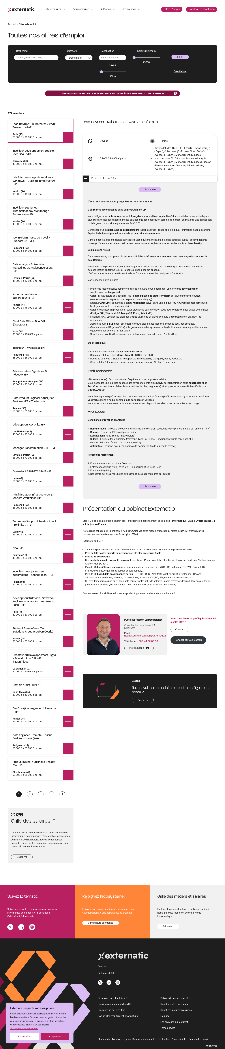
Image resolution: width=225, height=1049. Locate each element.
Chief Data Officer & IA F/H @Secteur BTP (29, 323)
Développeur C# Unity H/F (29, 424)
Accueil (12, 24)
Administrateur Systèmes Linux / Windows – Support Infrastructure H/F (34, 181)
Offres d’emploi (172, 9)
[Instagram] (32, 927)
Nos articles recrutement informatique (118, 1016)
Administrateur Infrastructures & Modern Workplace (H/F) (32, 496)
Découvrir (22, 856)
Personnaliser (24, 1036)
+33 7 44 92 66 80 (147, 641)
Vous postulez (81, 9)
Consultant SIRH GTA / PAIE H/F (32, 471)
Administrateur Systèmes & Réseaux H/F (30, 373)
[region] (39, 1023)
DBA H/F (18, 548)
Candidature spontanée (202, 9)
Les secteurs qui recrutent (111, 1010)
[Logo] (21, 9)
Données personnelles (144, 1039)
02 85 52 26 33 (106, 973)
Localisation (107, 51)
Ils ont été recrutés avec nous (176, 1010)
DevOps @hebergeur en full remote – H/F (34, 710)
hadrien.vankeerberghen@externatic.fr (145, 636)
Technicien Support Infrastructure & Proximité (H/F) (34, 523)
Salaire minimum (146, 51)
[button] (151, 179)
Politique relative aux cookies (24, 1028)
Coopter (179, 629)
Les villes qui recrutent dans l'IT (114, 1004)
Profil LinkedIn (137, 648)
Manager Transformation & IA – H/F (34, 448)
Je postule (150, 189)
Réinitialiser (180, 71)
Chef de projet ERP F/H (27, 685)
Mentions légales (121, 1039)
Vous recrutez (53, 9)
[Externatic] (157, 956)
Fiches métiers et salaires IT (113, 998)
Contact (102, 966)
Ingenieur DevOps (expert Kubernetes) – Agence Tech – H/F (33, 573)
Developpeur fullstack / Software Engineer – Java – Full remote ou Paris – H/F (33, 602)
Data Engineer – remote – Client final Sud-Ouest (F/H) (32, 737)
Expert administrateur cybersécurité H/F (26, 296)
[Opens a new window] (211, 1046)
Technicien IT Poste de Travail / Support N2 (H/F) (31, 239)
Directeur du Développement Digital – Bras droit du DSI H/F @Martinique (34, 658)
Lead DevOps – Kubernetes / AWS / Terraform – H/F (34, 126)
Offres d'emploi (27, 24)
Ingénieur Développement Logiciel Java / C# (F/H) (33, 153)
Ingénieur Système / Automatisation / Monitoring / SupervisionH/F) (31, 211)
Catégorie (72, 51)
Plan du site (104, 1039)
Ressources (129, 9)
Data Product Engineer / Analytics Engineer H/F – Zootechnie (33, 400)
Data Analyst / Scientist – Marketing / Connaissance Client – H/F (34, 268)
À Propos (106, 9)
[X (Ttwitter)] (10, 927)
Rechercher (22, 51)
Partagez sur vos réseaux (188, 639)
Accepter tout (55, 1036)
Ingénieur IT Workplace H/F (29, 348)
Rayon (112, 65)
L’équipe (164, 1016)
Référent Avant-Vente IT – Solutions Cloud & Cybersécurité (33, 630)
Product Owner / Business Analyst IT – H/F (34, 764)
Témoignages (167, 1028)
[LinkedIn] (21, 927)
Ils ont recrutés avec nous (174, 1004)
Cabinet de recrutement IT (174, 998)
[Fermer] (70, 1006)
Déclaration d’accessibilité (172, 1039)
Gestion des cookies (199, 1039)
